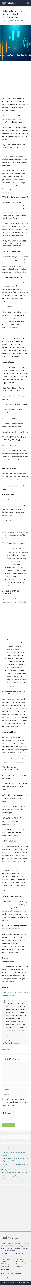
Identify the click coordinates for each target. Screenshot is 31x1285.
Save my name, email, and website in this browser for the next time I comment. (15, 1102)
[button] (27, 2)
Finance (7, 1050)
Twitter (7, 1043)
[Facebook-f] (1, 1277)
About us (18, 1257)
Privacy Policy (20, 1261)
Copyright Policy (20, 1259)
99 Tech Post (17, 1001)
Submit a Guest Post (22, 1264)
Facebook (15, 1043)
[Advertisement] (15, 80)
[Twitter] (4, 1277)
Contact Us (19, 1266)
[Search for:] (15, 1137)
